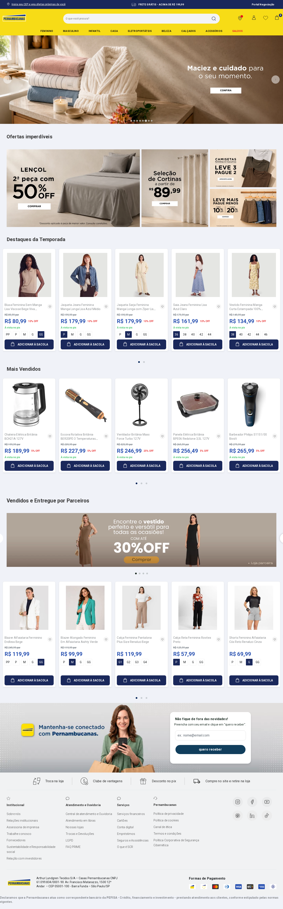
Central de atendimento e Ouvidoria (89, 814)
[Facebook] (252, 802)
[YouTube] (267, 802)
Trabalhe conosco (19, 833)
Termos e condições (167, 833)
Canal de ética (163, 827)
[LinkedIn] (252, 815)
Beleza (166, 31)
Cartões (122, 820)
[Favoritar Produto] (50, 306)
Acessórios (214, 31)
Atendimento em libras (81, 820)
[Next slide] (275, 79)
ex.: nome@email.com (193, 735)
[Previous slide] (7, 79)
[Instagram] (237, 802)
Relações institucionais (22, 820)
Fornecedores (16, 840)
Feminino (46, 31)
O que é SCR (125, 847)
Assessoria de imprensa (23, 827)
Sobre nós (14, 814)
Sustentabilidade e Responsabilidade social (31, 849)
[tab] (131, 121)
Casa (114, 31)
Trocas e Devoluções (80, 833)
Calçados (188, 31)
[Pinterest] (237, 815)
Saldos (237, 31)
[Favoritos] (265, 17)
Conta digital (125, 827)
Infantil (94, 31)
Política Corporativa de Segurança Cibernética (176, 843)
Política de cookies (166, 820)
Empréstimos (126, 833)
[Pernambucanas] (14, 18)
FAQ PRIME (73, 847)
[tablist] (141, 359)
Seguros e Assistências (133, 840)
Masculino (71, 31)
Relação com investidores (24, 858)
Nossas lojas (75, 827)
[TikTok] (267, 815)
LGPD (69, 840)
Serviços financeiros (131, 814)
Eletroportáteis (140, 31)
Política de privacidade (169, 813)
